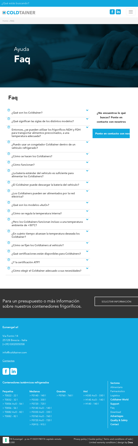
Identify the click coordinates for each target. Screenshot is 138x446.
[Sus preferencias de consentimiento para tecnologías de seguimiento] (6, 440)
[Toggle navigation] (130, 11)
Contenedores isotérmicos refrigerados (26, 382)
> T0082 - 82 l (10, 416)
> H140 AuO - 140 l (93, 399)
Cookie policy (95, 439)
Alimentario (116, 387)
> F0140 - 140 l (37, 395)
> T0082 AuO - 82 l (13, 411)
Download (115, 411)
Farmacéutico (117, 391)
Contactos (8, 360)
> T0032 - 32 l (10, 399)
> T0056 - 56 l (10, 407)
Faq (112, 407)
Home (5, 21)
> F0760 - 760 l (65, 395)
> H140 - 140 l (91, 403)
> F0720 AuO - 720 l (40, 420)
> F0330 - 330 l (37, 399)
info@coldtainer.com (15, 352)
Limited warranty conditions (102, 442)
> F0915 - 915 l (37, 424)
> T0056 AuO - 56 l (13, 403)
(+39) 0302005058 (14, 344)
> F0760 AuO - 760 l (40, 416)
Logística (115, 395)
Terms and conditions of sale (118, 439)
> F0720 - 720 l (37, 403)
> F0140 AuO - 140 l (40, 407)
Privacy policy (80, 439)
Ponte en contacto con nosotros (112, 133)
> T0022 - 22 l (10, 395)
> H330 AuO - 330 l (93, 395)
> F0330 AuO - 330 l (40, 411)
